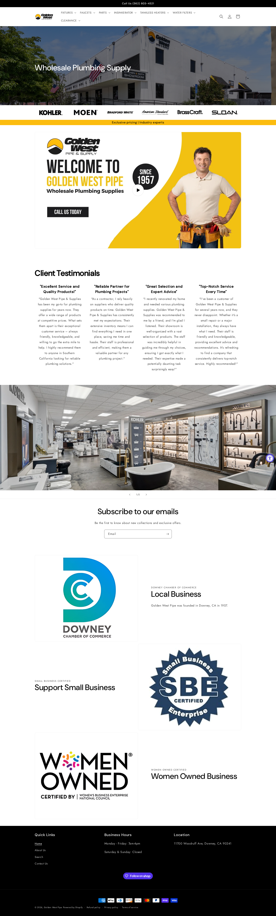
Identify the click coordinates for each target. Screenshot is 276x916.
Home (38, 843)
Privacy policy (111, 907)
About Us (40, 850)
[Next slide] (146, 494)
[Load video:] (138, 190)
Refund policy (93, 907)
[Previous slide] (130, 494)
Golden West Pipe (53, 907)
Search (39, 857)
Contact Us (41, 863)
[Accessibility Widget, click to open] (270, 458)
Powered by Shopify (73, 907)
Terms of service (130, 907)
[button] (68, 13)
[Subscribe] (167, 534)
